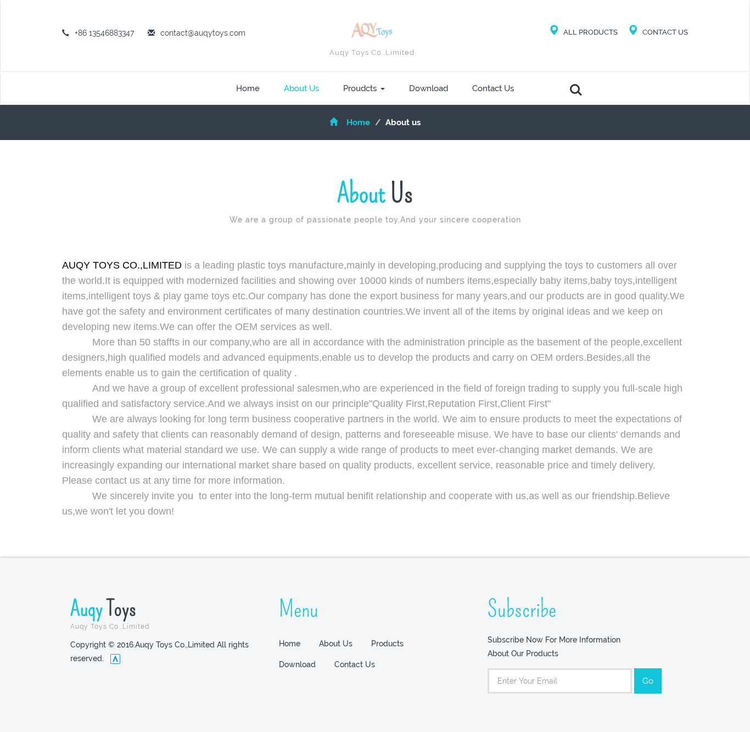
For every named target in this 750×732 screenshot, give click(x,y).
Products (387, 643)
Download (428, 88)
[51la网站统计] (115, 658)
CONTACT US (664, 32)
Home (248, 88)
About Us (301, 88)
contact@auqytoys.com (202, 33)
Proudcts (360, 88)
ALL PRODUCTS (595, 32)
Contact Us (493, 88)
